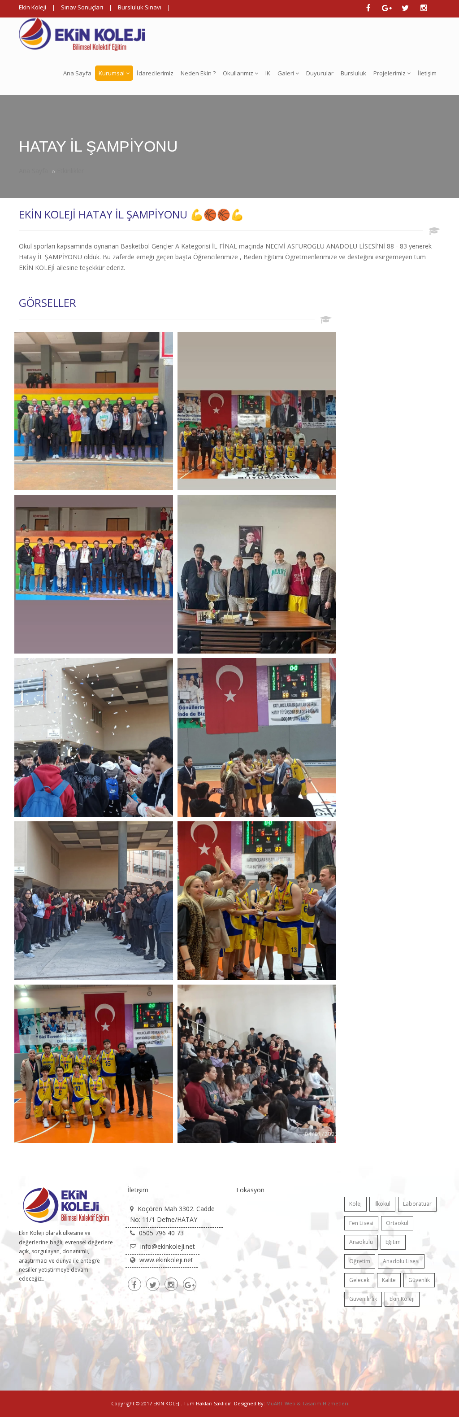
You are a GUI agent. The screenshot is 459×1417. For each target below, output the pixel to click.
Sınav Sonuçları (82, 7)
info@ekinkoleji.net (167, 1246)
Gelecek (359, 1280)
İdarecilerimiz (155, 73)
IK (267, 73)
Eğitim (393, 1242)
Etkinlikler (70, 170)
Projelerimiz (389, 73)
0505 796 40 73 (161, 1233)
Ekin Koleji (32, 7)
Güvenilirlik (363, 1299)
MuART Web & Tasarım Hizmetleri (307, 1403)
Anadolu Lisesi (401, 1261)
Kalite (389, 1280)
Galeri (285, 73)
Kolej (355, 1204)
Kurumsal (112, 73)
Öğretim (359, 1261)
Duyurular (319, 73)
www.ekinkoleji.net (166, 1260)
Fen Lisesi (361, 1223)
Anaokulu (361, 1242)
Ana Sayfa (77, 73)
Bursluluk (353, 73)
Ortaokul (397, 1223)
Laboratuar (417, 1204)
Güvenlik (419, 1280)
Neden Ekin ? (198, 73)
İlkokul (382, 1204)
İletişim (427, 73)
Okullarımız (238, 73)
